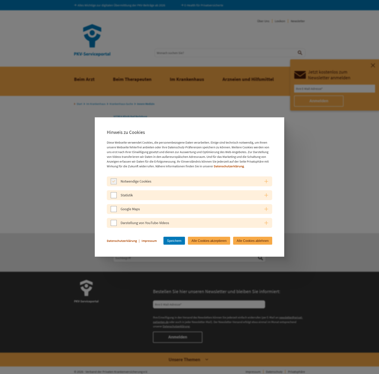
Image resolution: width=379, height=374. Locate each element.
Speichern (174, 240)
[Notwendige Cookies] (114, 183)
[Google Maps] (114, 211)
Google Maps (130, 209)
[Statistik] (114, 197)
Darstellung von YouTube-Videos (145, 223)
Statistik (127, 195)
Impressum (149, 241)
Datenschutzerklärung (229, 166)
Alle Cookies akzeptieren (209, 240)
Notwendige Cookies (136, 181)
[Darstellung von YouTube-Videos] (114, 225)
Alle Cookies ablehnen (253, 240)
